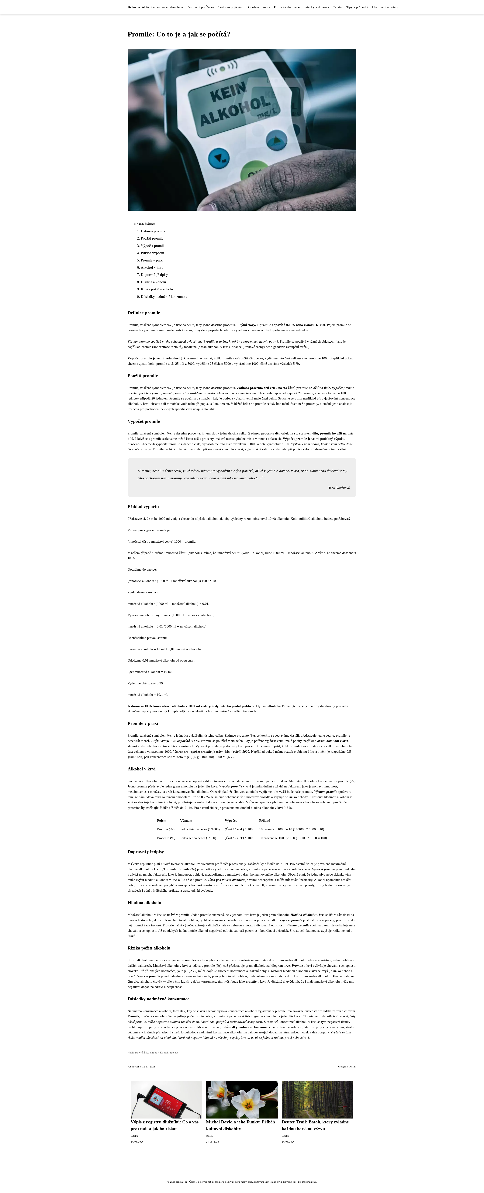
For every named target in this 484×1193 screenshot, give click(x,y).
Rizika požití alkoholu (157, 289)
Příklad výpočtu (152, 253)
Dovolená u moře (258, 7)
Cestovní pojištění (230, 7)
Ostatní (338, 7)
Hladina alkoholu (153, 282)
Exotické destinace (287, 7)
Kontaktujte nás (169, 1052)
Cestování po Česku (200, 7)
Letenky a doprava (316, 7)
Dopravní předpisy (154, 275)
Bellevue (134, 7)
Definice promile (153, 231)
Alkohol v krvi (152, 267)
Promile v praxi (152, 260)
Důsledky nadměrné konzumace (164, 297)
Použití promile (152, 238)
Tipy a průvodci (357, 7)
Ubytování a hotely (385, 7)
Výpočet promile (153, 246)
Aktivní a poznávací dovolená (162, 7)
